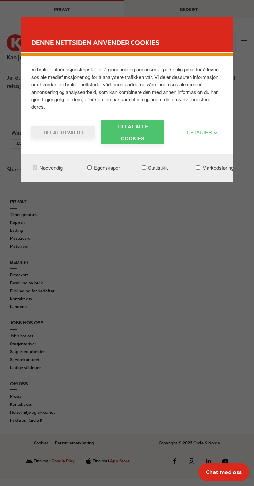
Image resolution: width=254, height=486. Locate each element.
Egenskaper (106, 167)
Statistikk (157, 167)
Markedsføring (217, 167)
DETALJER (200, 132)
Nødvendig (50, 167)
